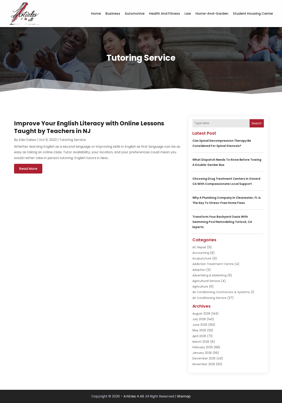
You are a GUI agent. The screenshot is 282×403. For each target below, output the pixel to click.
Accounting (200, 253)
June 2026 (199, 325)
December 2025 (204, 358)
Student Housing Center (253, 13)
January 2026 (202, 353)
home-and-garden (212, 13)
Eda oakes (27, 139)
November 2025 (203, 364)
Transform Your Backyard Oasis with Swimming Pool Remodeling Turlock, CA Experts (222, 222)
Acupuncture (201, 258)
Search (257, 123)
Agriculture (200, 286)
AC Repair (199, 247)
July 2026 (199, 319)
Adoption (198, 270)
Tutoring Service (72, 139)
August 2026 (201, 313)
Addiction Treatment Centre (213, 264)
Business (112, 13)
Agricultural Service (206, 281)
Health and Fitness (164, 13)
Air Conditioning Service (209, 298)
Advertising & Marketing (209, 275)
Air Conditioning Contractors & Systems (221, 292)
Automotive (135, 13)
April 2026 (199, 336)
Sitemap (184, 396)
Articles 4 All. (133, 396)
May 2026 (199, 330)
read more (28, 168)
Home (96, 13)
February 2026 (202, 347)
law (188, 13)
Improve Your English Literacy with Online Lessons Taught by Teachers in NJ (89, 127)
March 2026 (200, 342)
